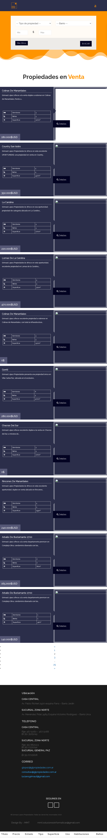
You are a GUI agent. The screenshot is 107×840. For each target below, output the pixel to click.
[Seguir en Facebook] (50, 805)
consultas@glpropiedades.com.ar (39, 772)
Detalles (62, 124)
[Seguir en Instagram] (56, 805)
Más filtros (21, 43)
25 (54, 664)
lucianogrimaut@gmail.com (36, 776)
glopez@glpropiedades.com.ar (37, 767)
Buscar (86, 44)
